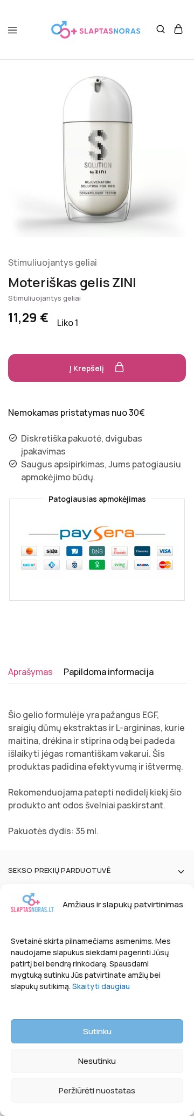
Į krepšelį (88, 368)
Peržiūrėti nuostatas (97, 1090)
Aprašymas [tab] (30, 672)
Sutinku (97, 1031)
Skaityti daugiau (101, 986)
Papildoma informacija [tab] (109, 672)
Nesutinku (97, 1061)
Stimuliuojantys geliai (52, 262)
